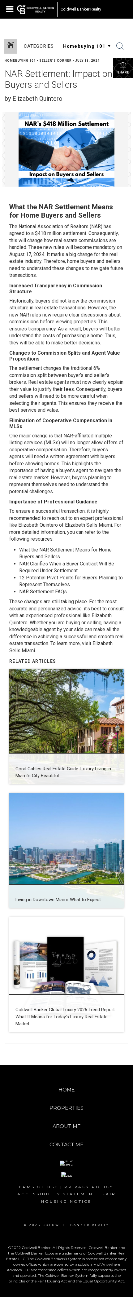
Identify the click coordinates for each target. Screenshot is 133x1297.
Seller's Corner (55, 60)
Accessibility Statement (57, 1194)
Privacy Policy (89, 1186)
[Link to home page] (35, 9)
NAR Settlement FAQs (43, 592)
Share (123, 72)
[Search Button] (120, 46)
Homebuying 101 (20, 60)
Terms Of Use (37, 1186)
